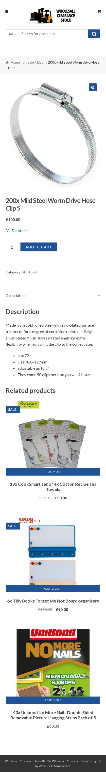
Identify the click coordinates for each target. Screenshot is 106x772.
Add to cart (38, 246)
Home (15, 62)
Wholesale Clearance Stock (70, 761)
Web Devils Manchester (54, 766)
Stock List (35, 62)
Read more (53, 472)
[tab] (53, 295)
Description (16, 295)
